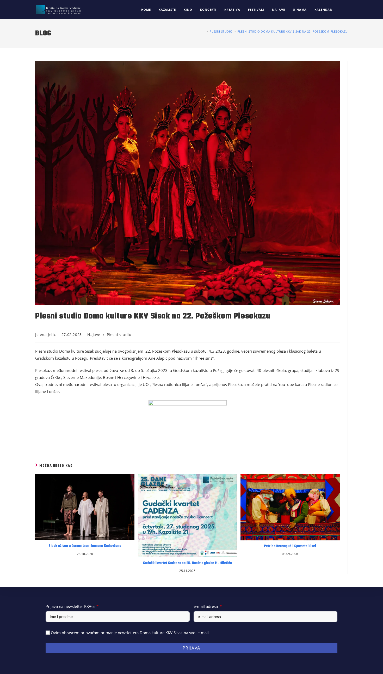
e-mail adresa (206, 606)
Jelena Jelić (45, 334)
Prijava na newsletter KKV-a (70, 606)
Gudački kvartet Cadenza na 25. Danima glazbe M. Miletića (187, 563)
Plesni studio (119, 334)
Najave (93, 334)
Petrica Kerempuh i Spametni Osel (290, 546)
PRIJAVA (191, 648)
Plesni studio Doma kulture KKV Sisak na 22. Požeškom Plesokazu (292, 31)
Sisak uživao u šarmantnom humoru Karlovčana (84, 546)
